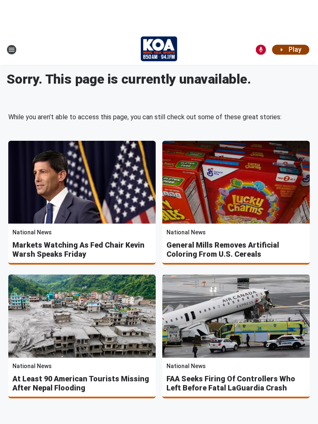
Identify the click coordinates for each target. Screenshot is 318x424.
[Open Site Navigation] (12, 50)
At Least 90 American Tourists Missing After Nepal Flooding (80, 383)
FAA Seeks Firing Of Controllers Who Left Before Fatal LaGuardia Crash (230, 383)
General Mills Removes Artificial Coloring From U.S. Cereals (222, 249)
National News (32, 232)
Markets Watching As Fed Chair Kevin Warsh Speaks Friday (78, 249)
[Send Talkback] (261, 50)
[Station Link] (159, 49)
